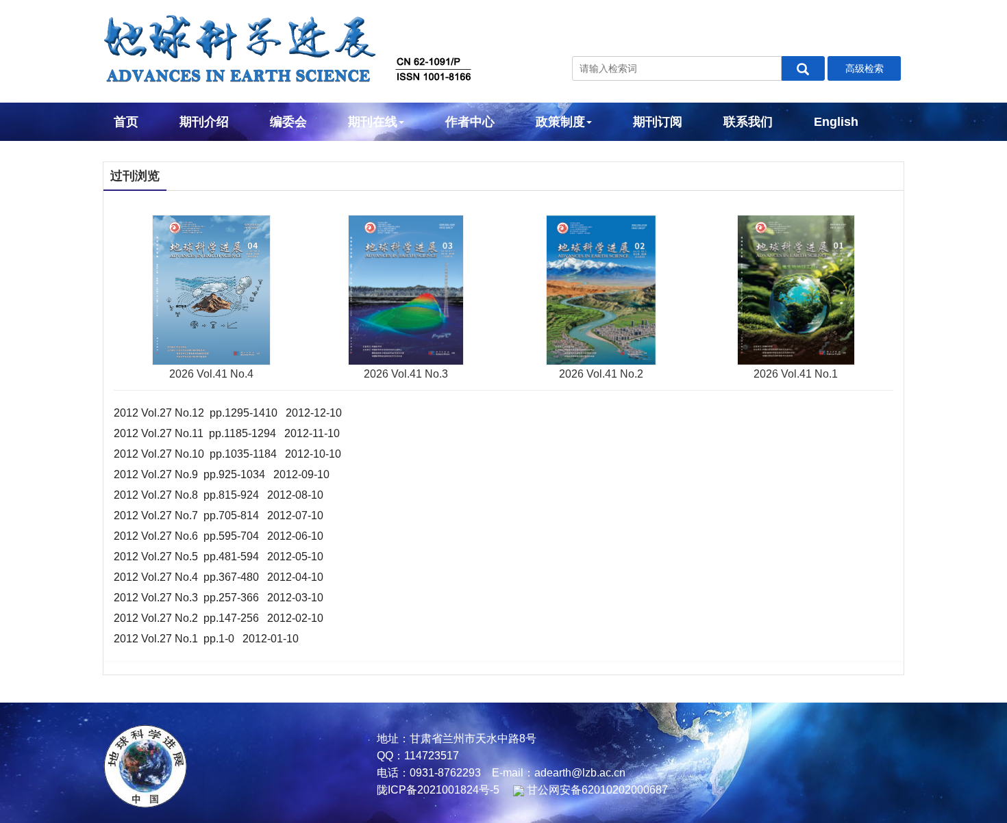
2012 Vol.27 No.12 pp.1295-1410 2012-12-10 (228, 413)
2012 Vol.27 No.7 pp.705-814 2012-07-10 (218, 515)
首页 (126, 122)
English (836, 122)
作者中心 (470, 122)
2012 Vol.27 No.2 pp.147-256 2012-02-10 (218, 618)
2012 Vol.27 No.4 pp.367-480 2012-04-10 (218, 577)
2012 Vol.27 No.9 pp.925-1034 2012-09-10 (222, 474)
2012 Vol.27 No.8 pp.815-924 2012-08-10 (218, 495)
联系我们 (748, 122)
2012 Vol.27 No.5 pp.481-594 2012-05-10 (218, 556)
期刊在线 (372, 122)
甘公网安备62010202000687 (596, 790)
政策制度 (560, 122)
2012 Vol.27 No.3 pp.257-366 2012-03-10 (218, 597)
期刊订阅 (657, 122)
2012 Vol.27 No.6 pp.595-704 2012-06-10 (218, 536)
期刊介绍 (204, 122)
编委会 (288, 122)
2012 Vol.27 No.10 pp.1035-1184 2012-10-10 (227, 454)
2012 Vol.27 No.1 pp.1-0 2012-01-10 (206, 638)
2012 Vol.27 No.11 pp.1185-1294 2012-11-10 (227, 433)
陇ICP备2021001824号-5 (438, 790)
